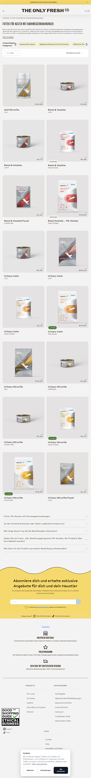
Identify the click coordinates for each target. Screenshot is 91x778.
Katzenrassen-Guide (63, 721)
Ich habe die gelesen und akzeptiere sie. (47, 607)
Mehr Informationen (39, 764)
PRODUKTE (30, 685)
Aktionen (30, 712)
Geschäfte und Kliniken (54, 748)
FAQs (47, 744)
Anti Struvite (11, 109)
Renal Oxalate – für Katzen (63, 220)
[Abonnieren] (78, 601)
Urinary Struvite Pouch (61, 497)
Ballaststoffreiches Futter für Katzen (54, 44)
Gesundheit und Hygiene (36, 707)
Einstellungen (46, 770)
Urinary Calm (11, 276)
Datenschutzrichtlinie (63, 703)
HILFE (46, 731)
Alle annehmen (61, 770)
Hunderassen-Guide (62, 716)
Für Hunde (31, 694)
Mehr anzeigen (8, 37)
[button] (88, 11)
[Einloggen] (86, 11)
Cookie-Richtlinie (61, 707)
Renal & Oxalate (57, 109)
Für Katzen (31, 698)
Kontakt (48, 739)
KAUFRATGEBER (60, 685)
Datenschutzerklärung (42, 607)
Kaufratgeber (60, 694)
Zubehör (30, 703)
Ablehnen (30, 770)
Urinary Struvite (13, 386)
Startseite (6, 18)
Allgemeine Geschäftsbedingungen (68, 698)
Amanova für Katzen (27, 44)
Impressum (59, 712)
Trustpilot (45, 627)
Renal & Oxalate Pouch (16, 220)
